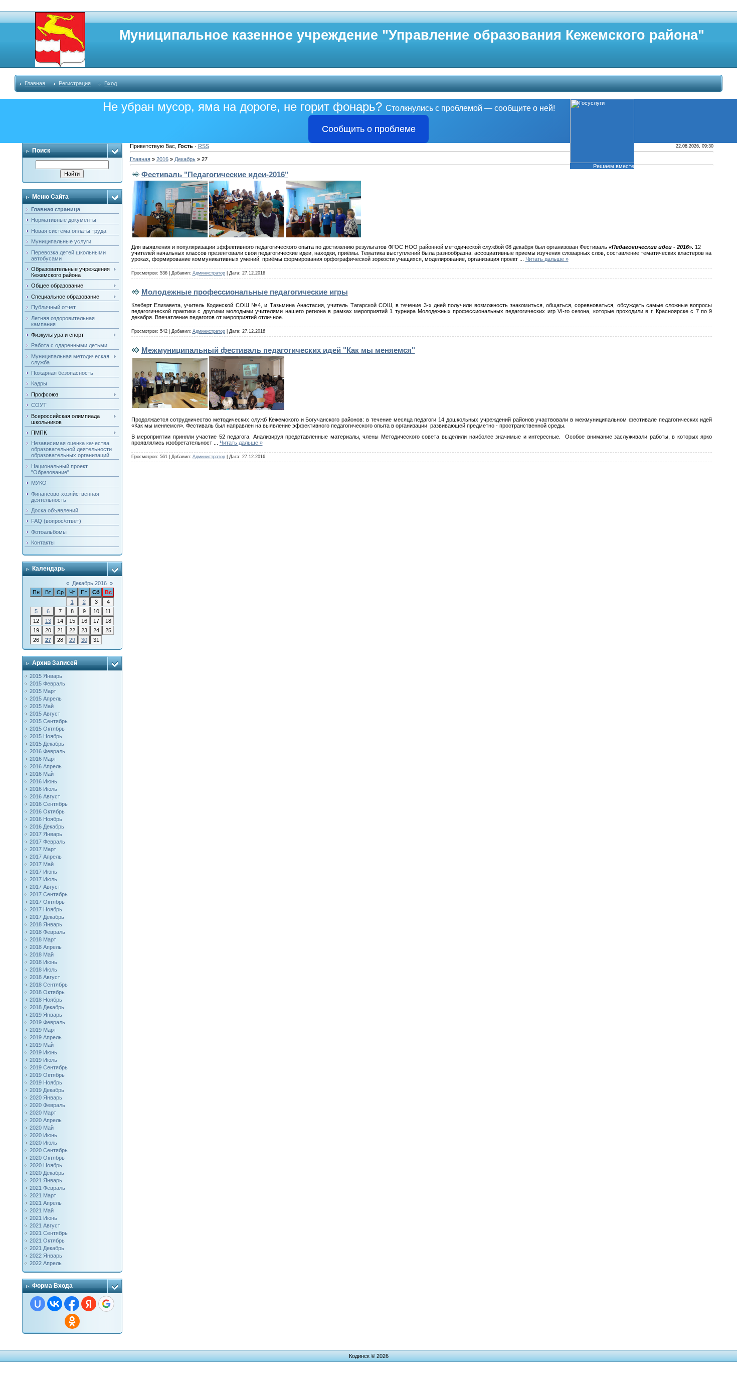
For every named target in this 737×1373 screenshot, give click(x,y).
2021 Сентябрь (49, 1233)
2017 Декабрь (47, 917)
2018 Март (43, 939)
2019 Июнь (43, 1052)
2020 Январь (46, 1097)
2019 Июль (43, 1060)
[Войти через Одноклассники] (72, 1321)
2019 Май (42, 1045)
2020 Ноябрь (46, 1165)
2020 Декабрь (47, 1173)
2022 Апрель (46, 1263)
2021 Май (42, 1210)
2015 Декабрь (47, 744)
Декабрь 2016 (89, 583)
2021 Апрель (46, 1203)
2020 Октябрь (47, 1158)
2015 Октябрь (47, 729)
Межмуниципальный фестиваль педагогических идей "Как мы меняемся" (278, 350)
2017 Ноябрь (46, 909)
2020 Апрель (46, 1120)
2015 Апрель (46, 699)
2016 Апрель (46, 766)
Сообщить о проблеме (369, 129)
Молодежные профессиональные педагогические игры (244, 292)
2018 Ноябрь (46, 1000)
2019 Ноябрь (46, 1082)
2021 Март (43, 1195)
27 (48, 640)
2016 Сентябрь (49, 804)
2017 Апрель (46, 857)
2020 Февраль (47, 1105)
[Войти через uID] (37, 1303)
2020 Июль (43, 1143)
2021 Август (45, 1225)
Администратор (209, 273)
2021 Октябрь (47, 1241)
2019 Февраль (47, 1022)
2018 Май (42, 954)
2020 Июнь (43, 1135)
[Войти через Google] (106, 1304)
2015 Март (43, 691)
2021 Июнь (43, 1218)
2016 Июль (43, 789)
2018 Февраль (47, 932)
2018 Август (45, 977)
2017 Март (43, 849)
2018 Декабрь (47, 1007)
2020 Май (42, 1128)
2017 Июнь (43, 872)
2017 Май (42, 864)
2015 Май (42, 706)
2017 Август (45, 887)
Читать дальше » (547, 259)
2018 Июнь (43, 962)
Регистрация (75, 83)
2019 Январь (46, 1015)
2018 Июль (43, 970)
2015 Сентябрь (49, 721)
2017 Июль (43, 879)
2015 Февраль (47, 683)
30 (84, 640)
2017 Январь (46, 834)
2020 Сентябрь (49, 1150)
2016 (162, 159)
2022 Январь (46, 1256)
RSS (203, 146)
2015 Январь (46, 676)
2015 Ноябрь (46, 736)
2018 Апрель (46, 947)
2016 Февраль (47, 751)
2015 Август (45, 714)
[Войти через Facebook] (71, 1303)
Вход (110, 83)
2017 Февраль (47, 842)
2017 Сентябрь (49, 894)
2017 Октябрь (47, 902)
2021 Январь (46, 1180)
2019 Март (43, 1030)
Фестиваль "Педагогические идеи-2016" (214, 174)
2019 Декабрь (47, 1090)
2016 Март (43, 759)
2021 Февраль (47, 1188)
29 (72, 640)
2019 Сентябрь (49, 1067)
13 (48, 621)
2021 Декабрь (47, 1248)
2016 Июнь (43, 781)
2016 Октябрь (47, 811)
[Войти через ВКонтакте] (54, 1303)
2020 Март (43, 1113)
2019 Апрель (46, 1037)
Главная (35, 83)
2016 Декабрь (47, 826)
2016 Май (42, 774)
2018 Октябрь (47, 992)
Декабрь (185, 159)
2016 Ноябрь (46, 819)
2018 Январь (46, 924)
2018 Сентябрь (49, 985)
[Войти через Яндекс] (88, 1303)
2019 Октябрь (47, 1075)
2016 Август (45, 796)
